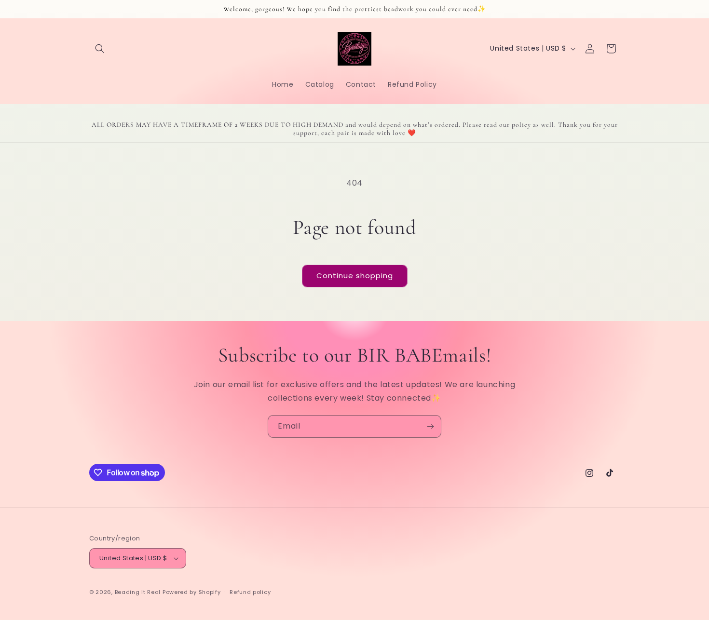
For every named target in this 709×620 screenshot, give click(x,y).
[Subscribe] (430, 426)
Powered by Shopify (192, 592)
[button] (99, 48)
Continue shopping (354, 275)
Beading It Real (138, 592)
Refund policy (250, 592)
